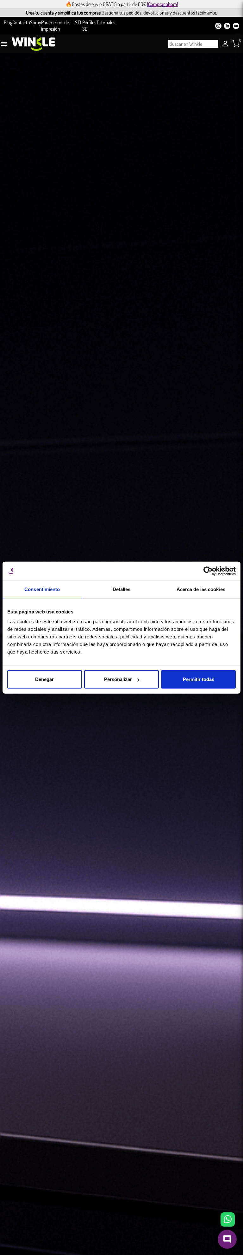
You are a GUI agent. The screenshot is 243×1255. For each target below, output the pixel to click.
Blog (8, 22)
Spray (35, 22)
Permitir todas (198, 679)
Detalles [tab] (122, 589)
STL (78, 22)
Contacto (21, 22)
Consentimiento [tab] (42, 589)
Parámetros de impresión (55, 25)
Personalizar (118, 679)
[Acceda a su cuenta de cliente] (225, 43)
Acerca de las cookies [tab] (201, 589)
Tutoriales (106, 22)
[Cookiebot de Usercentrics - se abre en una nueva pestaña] (208, 571)
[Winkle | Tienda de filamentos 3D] (33, 43)
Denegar (44, 679)
